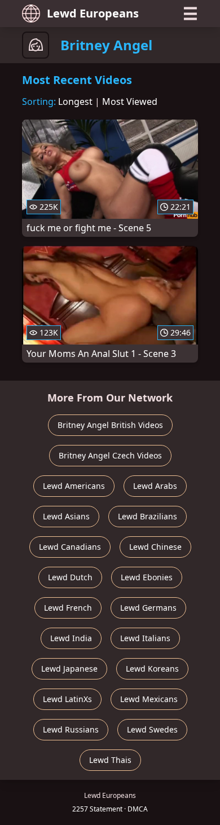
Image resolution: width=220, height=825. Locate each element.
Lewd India (71, 638)
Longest (75, 101)
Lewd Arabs (155, 485)
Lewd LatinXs (67, 699)
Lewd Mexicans (149, 699)
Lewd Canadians (70, 546)
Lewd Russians (71, 729)
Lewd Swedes (152, 729)
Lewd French (68, 607)
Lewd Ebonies (147, 577)
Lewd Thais (110, 760)
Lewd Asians (66, 516)
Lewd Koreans (152, 668)
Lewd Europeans (93, 13)
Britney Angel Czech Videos (110, 455)
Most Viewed (129, 101)
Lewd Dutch (70, 577)
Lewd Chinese (155, 546)
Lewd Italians (145, 638)
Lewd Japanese (69, 668)
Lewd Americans (74, 485)
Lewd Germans (148, 607)
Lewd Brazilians (147, 516)
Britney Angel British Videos (110, 425)
